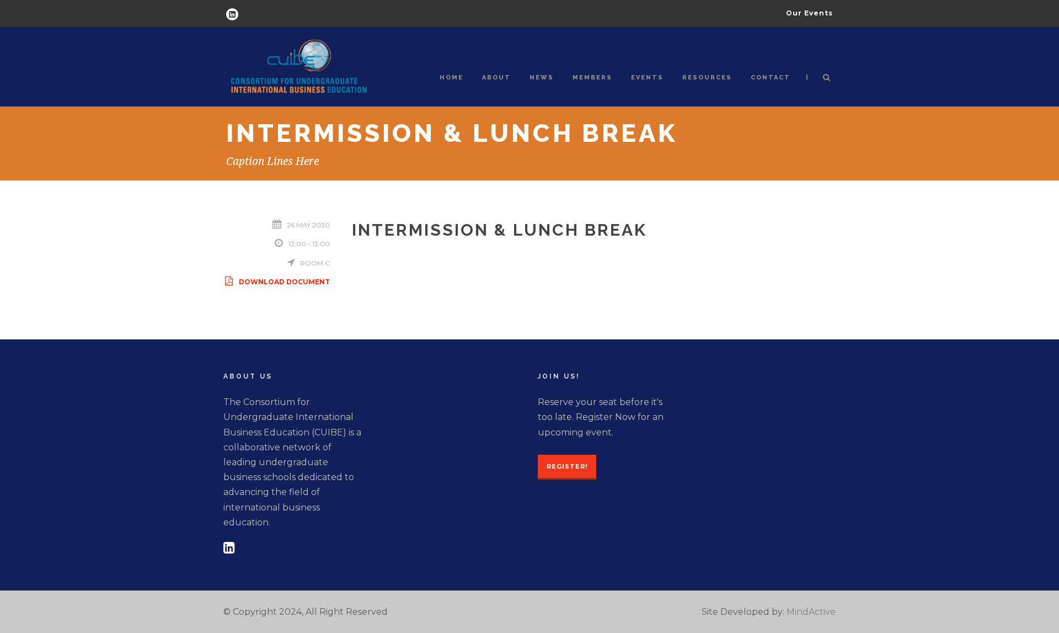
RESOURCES (707, 77)
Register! (567, 466)
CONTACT (770, 77)
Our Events (809, 13)
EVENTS (647, 77)
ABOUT (496, 77)
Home (451, 77)
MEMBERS (592, 77)
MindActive (811, 612)
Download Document (284, 282)
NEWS (542, 77)
